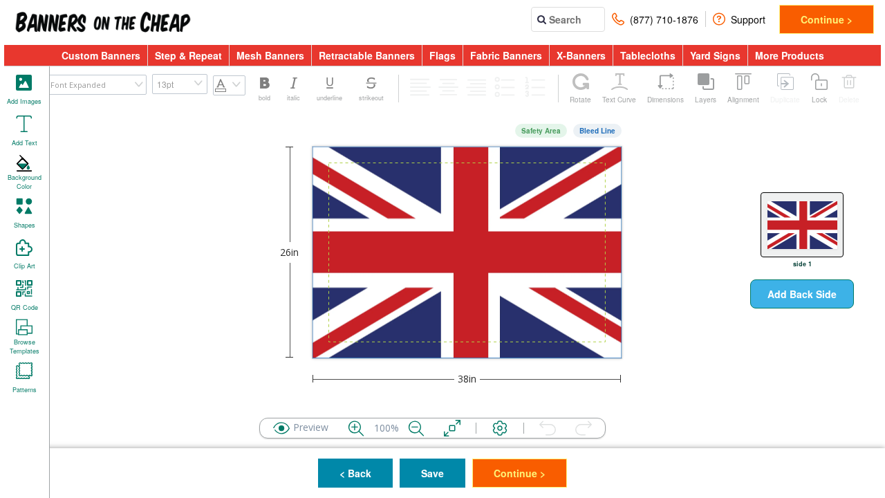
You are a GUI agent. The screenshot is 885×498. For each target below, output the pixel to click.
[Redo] (583, 428)
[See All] (452, 428)
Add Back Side (802, 294)
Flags (442, 55)
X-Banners (581, 55)
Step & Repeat (188, 55)
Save (432, 473)
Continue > (827, 19)
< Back (355, 473)
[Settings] (499, 428)
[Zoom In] (356, 428)
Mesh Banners (270, 55)
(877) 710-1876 (664, 19)
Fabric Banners (506, 55)
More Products (789, 55)
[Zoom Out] (416, 428)
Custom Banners (101, 55)
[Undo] (547, 428)
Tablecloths (648, 55)
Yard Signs (715, 55)
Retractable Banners (367, 55)
